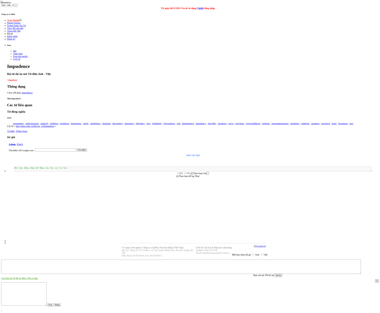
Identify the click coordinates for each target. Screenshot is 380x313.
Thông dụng (21, 131)
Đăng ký (11, 39)
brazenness (76, 123)
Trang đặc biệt (13, 31)
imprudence (27, 93)
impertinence (188, 123)
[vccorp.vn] (260, 246)
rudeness (305, 123)
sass (351, 123)
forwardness (169, 123)
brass (334, 123)
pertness (266, 123)
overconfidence (253, 123)
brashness (64, 123)
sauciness (325, 123)
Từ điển (11, 131)
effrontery (140, 123)
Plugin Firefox (14, 23)
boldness (54, 123)
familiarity (157, 123)
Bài (14, 51)
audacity (44, 123)
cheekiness (95, 123)
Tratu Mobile (13, 20)
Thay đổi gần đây (15, 28)
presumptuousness (280, 123)
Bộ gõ (10, 33)
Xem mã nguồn (20, 56)
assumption (18, 123)
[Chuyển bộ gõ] (2, 2)
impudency (201, 123)
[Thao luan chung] (200, 173)
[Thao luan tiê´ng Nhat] (187, 176)
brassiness (343, 123)
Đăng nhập (12, 36)
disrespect (129, 123)
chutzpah (106, 123)
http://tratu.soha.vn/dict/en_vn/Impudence (35, 126)
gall (178, 123)
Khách (20, 144)
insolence (222, 123)
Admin (12, 144)
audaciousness (32, 123)
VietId (200, 8)
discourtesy (117, 123)
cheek (85, 123)
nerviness (239, 123)
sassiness (315, 123)
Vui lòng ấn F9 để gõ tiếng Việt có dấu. (19, 278)
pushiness (294, 123)
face (149, 123)
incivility (212, 123)
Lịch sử (16, 59)
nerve (231, 123)
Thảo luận (18, 53)
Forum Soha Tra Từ (16, 25)
